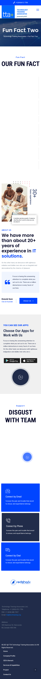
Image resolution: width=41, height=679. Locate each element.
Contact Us (7, 674)
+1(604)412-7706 (22, 2)
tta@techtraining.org (13, 615)
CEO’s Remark (8, 660)
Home (5, 651)
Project (6, 670)
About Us (27, 301)
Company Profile (9, 656)
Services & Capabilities (11, 665)
